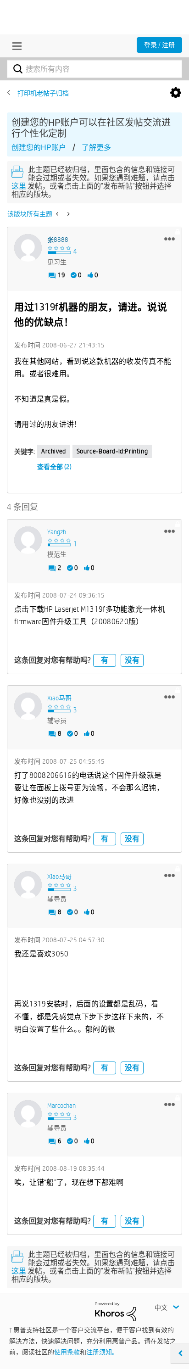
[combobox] (94, 69)
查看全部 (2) (54, 467)
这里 (18, 186)
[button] (169, 238)
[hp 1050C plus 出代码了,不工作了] (58, 214)
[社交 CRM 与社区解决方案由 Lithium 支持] (115, 1311)
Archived (53, 451)
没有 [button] (132, 660)
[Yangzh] (28, 540)
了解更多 (96, 147)
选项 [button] (175, 93)
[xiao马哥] (28, 706)
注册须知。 (102, 1352)
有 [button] (104, 660)
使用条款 (67, 1352)
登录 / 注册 (159, 45)
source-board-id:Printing (112, 451)
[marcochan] (28, 1114)
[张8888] (28, 248)
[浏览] (14, 45)
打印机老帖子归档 (43, 93)
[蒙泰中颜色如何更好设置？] (67, 214)
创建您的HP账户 (38, 147)
